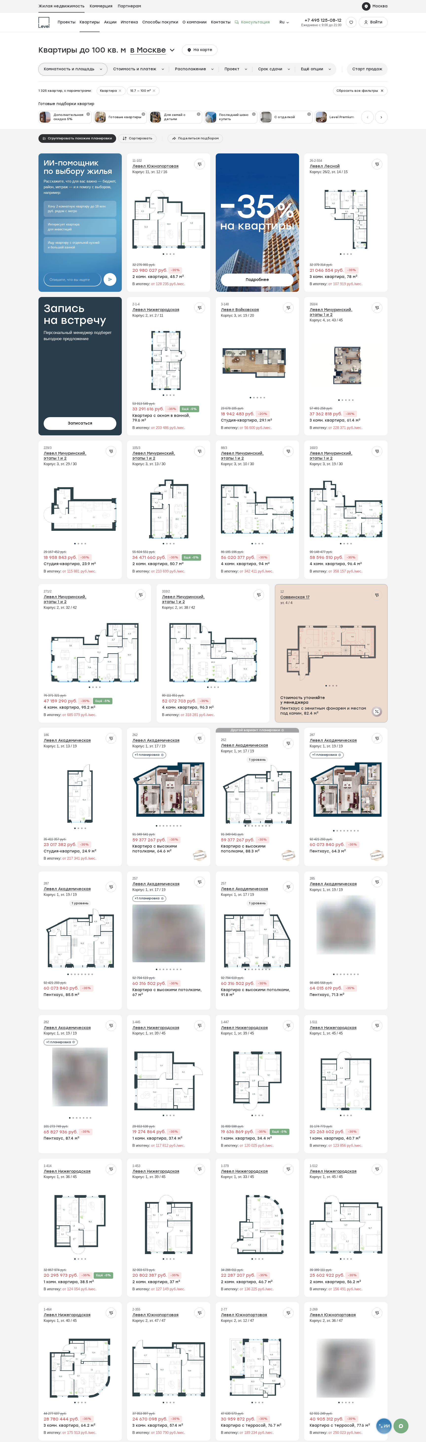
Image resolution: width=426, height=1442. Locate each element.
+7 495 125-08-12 (323, 20)
